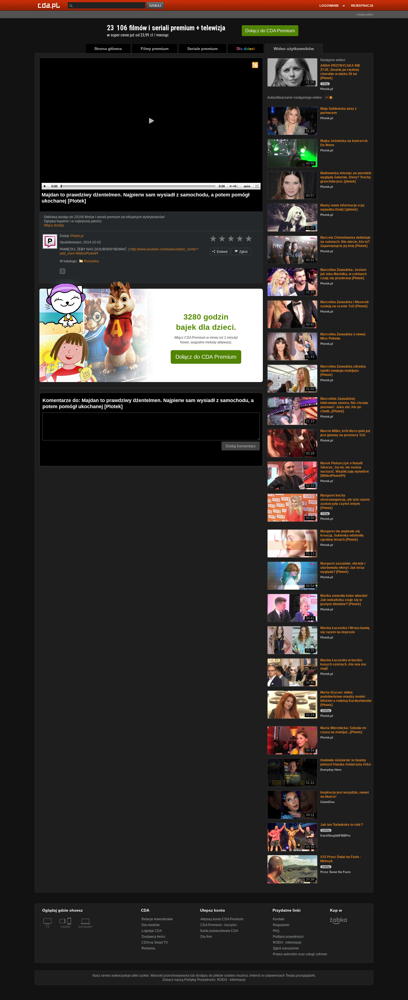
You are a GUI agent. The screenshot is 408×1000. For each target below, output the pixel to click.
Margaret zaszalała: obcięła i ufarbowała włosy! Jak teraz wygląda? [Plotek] (342, 568)
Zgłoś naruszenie (286, 948)
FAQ (276, 931)
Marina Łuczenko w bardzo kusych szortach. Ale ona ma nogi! (343, 664)
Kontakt (278, 919)
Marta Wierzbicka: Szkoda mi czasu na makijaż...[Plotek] (343, 730)
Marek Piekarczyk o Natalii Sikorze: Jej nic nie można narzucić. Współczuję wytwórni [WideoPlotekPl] (344, 469)
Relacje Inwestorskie (157, 919)
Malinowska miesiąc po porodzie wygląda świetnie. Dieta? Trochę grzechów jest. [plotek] (345, 177)
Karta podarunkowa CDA (219, 931)
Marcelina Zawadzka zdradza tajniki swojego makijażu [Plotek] (343, 371)
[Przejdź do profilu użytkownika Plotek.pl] (49, 241)
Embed (222, 252)
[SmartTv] (70, 930)
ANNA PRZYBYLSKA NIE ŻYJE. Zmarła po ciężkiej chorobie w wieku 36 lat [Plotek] (340, 72)
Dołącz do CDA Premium (205, 357)
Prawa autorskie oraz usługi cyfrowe (300, 954)
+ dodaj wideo (364, 14)
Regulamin (281, 925)
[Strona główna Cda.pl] (50, 5)
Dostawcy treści (153, 937)
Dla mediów (151, 925)
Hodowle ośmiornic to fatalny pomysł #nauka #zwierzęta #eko (345, 762)
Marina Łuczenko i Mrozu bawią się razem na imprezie (344, 630)
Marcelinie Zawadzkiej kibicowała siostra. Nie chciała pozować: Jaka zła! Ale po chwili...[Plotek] (344, 405)
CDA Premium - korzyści (218, 925)
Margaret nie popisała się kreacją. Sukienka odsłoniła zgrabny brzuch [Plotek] (342, 535)
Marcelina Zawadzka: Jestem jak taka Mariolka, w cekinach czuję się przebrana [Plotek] (343, 274)
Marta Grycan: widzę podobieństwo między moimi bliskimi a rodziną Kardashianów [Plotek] (345, 698)
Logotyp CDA (152, 931)
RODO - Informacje (231, 980)
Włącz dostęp (54, 225)
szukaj (156, 5)
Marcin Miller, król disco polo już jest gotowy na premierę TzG (345, 433)
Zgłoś (243, 252)
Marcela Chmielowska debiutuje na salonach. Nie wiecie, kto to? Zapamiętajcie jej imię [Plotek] (345, 242)
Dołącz (270, 30)
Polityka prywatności (288, 937)
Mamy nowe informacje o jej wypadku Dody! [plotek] (342, 207)
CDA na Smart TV (155, 942)
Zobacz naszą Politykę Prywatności (188, 980)
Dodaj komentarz (241, 446)
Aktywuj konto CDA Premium (221, 919)
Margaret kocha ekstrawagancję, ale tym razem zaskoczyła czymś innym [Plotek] (345, 501)
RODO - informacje (287, 942)
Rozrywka (91, 261)
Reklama (148, 948)
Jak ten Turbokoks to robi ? (341, 825)
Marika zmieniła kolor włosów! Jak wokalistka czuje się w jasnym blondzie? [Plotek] (343, 600)
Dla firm (206, 937)
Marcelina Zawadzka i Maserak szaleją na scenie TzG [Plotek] (344, 304)
